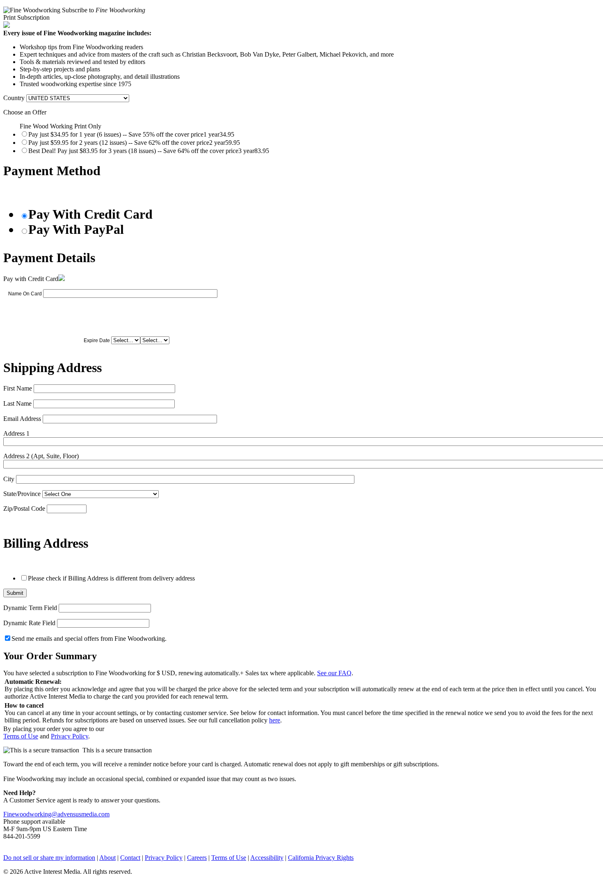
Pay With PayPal (76, 229)
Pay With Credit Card (90, 214)
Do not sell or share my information (49, 857)
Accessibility (266, 857)
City (8, 478)
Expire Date (97, 340)
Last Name (17, 403)
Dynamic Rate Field (29, 622)
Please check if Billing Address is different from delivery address (111, 578)
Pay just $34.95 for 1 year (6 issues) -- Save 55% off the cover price (131, 134)
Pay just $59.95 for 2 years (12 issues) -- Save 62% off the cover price (134, 142)
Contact (130, 857)
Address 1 (16, 433)
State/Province (22, 493)
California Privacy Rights (321, 857)
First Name (17, 388)
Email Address (22, 418)
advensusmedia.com (83, 814)
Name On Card (25, 294)
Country (14, 97)
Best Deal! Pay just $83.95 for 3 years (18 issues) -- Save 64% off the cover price (148, 150)
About (107, 857)
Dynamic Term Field (30, 607)
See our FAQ (334, 672)
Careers (197, 857)
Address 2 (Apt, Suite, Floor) (41, 455)
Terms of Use (20, 736)
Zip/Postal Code (24, 508)
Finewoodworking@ (30, 814)
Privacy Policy (69, 736)
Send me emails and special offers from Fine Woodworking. (89, 638)
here (274, 720)
